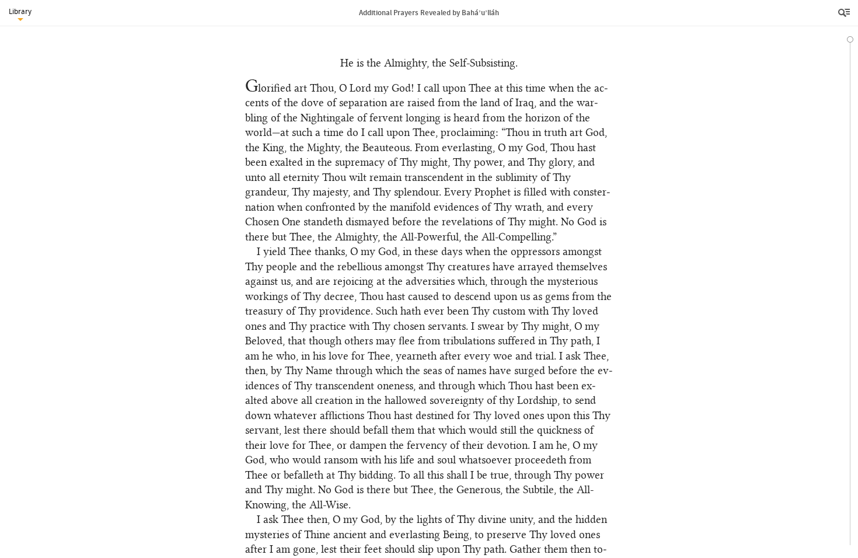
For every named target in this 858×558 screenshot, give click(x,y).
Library (20, 11)
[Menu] (845, 13)
